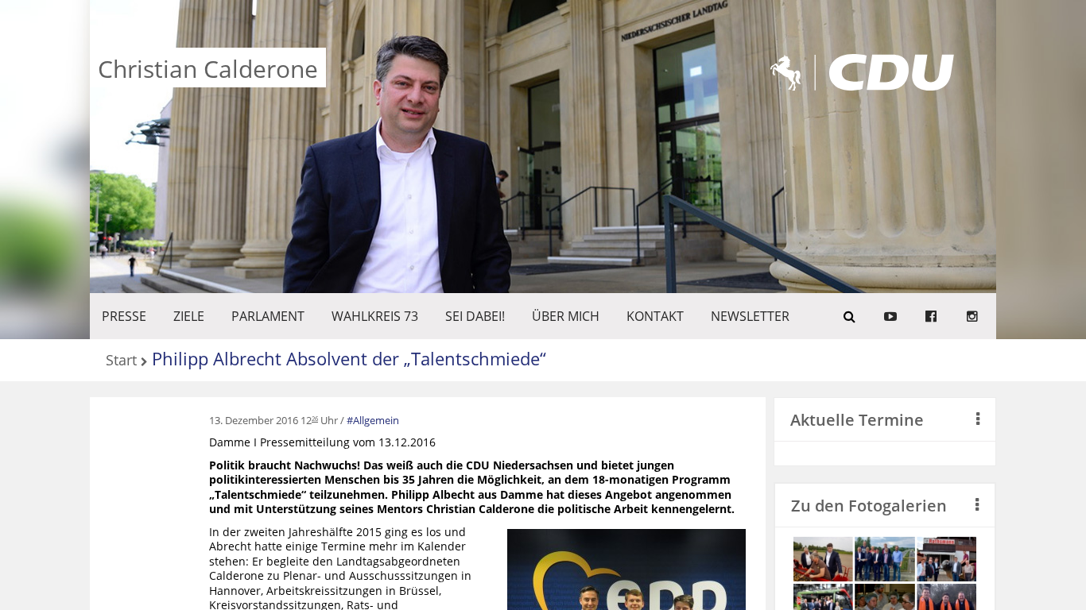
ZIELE (188, 316)
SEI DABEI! (475, 316)
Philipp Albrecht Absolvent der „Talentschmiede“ (349, 358)
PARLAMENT (267, 316)
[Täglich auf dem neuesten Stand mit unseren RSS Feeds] (972, 316)
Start (121, 361)
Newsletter (750, 316)
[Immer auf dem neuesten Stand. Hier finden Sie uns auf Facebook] (930, 316)
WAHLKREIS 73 (375, 316)
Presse (124, 316)
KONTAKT (655, 316)
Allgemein (376, 420)
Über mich (565, 316)
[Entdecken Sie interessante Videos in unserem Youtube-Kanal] (890, 316)
